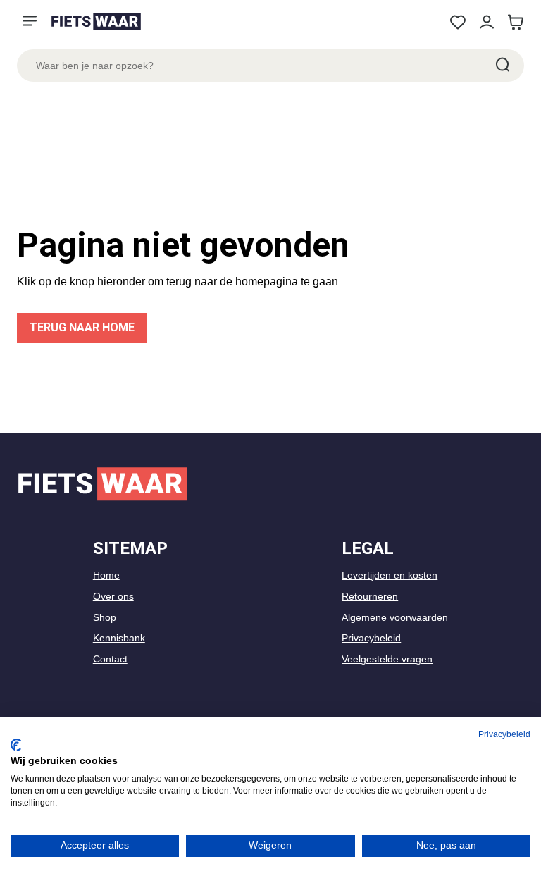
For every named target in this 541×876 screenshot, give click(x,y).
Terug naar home (82, 327)
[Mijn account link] (486, 22)
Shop (104, 617)
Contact (110, 659)
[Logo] (96, 21)
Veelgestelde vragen (387, 659)
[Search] (501, 65)
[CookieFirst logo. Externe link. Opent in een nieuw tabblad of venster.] (16, 745)
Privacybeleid (371, 637)
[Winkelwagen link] (515, 22)
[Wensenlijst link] (457, 22)
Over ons (113, 596)
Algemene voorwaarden (395, 617)
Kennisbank (119, 637)
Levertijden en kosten (389, 575)
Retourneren (370, 596)
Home (106, 575)
